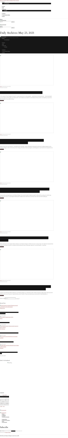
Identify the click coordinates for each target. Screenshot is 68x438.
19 (1, 403)
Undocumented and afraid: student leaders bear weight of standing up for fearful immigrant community (24, 190)
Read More (2, 100)
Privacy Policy (8, 432)
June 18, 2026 (3, 324)
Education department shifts (5, 322)
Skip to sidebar (10, 0)
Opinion (1, 337)
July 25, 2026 (3, 315)
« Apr (1, 406)
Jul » (4, 406)
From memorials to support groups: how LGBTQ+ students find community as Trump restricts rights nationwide (25, 287)
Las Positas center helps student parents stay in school (9, 332)
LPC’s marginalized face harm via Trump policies (21, 92)
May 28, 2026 (3, 344)
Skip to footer (16, 0)
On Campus (2, 328)
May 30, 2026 (3, 335)
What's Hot (2, 308)
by (4, 86)
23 (7, 403)
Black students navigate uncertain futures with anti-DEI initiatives (24, 239)
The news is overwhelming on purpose (7, 341)
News (1, 86)
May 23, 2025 (8, 86)
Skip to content (3, 0)
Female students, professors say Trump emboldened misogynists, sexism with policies (22, 141)
